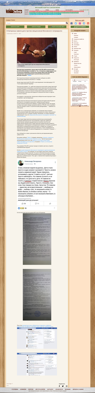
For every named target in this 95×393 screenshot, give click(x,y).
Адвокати (32, 11)
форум (30, 389)
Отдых (75, 56)
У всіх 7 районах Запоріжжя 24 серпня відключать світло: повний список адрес (79, 99)
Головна (8, 20)
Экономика (76, 44)
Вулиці (51, 12)
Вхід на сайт (79, 20)
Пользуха (46, 14)
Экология (76, 72)
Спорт (75, 52)
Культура (76, 42)
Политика (76, 54)
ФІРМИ (57, 10)
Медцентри (50, 11)
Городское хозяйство (79, 39)
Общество (76, 57)
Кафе (40, 11)
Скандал (76, 37)
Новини (13, 20)
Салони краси (75, 11)
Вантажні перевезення (65, 11)
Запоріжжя (32, 12)
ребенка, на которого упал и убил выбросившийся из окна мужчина (33, 141)
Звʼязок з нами (78, 389)
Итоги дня (76, 59)
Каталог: (27, 11)
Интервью (76, 71)
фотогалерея (40, 389)
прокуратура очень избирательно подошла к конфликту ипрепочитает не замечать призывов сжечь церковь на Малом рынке (35, 326)
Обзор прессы (77, 67)
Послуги (81, 11)
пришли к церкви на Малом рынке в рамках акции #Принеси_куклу (35, 138)
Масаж (44, 11)
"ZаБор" (29, 75)
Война (75, 33)
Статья (75, 65)
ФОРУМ (37, 10)
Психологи (56, 11)
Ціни (35, 14)
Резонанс (76, 35)
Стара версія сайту (84, 10)
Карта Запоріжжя (74, 12)
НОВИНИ (27, 10)
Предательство (77, 63)
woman (67, 389)
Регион (75, 46)
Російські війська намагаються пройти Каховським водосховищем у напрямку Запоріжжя (79, 94)
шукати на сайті (15, 26)
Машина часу (57, 14)
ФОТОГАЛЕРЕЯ (69, 10)
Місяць (79, 81)
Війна (31, 14)
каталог (50, 389)
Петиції (51, 14)
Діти (37, 11)
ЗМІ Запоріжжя (44, 12)
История (76, 69)
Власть (75, 41)
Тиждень (75, 81)
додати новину (80, 27)
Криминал (76, 61)
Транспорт (56, 12)
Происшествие (77, 48)
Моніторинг (40, 14)
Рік (85, 81)
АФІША (47, 10)
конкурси (59, 389)
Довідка (38, 12)
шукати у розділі (36, 26)
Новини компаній (64, 12)
